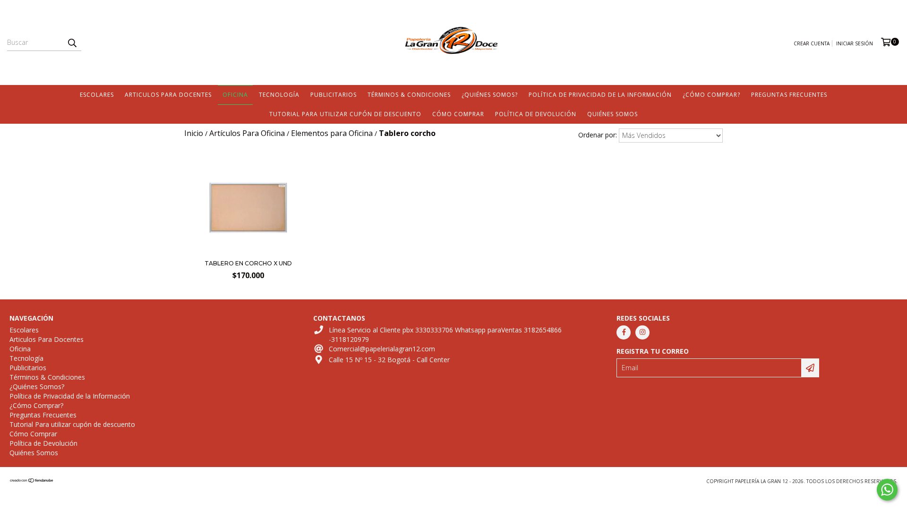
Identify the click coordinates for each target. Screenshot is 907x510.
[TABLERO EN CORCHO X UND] (248, 251)
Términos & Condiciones (409, 95)
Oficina (235, 95)
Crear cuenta (812, 43)
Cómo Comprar (458, 114)
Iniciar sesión (854, 43)
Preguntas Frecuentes (789, 95)
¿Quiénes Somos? (490, 95)
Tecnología (279, 95)
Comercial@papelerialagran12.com (382, 348)
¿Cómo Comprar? (711, 95)
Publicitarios (333, 95)
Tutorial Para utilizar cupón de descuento (345, 114)
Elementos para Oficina (332, 133)
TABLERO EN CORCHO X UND (248, 263)
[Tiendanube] (31, 481)
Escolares (97, 95)
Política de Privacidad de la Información (600, 95)
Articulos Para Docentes (168, 95)
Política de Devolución (535, 114)
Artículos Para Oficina (247, 133)
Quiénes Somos (612, 114)
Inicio (193, 133)
